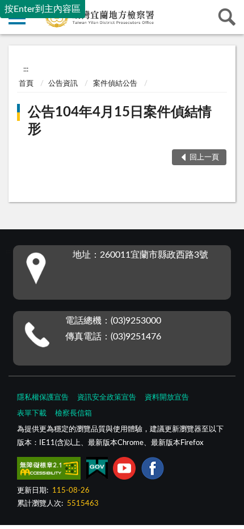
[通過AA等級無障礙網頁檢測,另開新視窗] (49, 470)
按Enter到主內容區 (43, 9)
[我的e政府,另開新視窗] (97, 470)
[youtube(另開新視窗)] (124, 470)
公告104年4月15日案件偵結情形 (120, 121)
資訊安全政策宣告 (106, 397)
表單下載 (32, 413)
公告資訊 (63, 83)
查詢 (227, 17)
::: (25, 69)
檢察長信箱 (73, 413)
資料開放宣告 (167, 397)
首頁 (26, 83)
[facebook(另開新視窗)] (152, 470)
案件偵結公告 (115, 83)
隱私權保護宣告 (43, 397)
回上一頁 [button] (204, 157)
